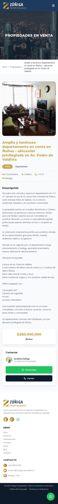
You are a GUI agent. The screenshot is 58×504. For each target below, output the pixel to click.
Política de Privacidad (18, 489)
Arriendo (7, 442)
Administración (9, 439)
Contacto (7, 453)
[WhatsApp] (18, 419)
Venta (5, 446)
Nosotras (7, 436)
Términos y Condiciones (38, 489)
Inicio (4, 67)
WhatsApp (30, 370)
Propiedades (15, 67)
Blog (5, 449)
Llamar (30, 378)
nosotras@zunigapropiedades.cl (21, 470)
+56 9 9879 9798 (14, 465)
